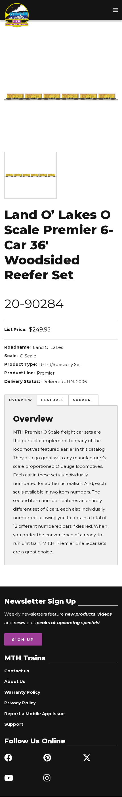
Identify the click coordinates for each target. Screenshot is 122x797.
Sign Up (23, 639)
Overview (20, 400)
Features (52, 400)
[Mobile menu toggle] (115, 10)
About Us (15, 681)
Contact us (16, 670)
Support (83, 400)
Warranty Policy (22, 692)
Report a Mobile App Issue (34, 713)
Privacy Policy (20, 702)
